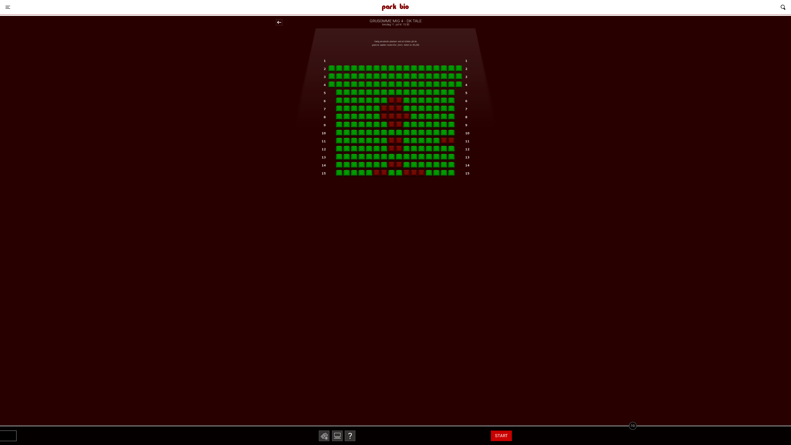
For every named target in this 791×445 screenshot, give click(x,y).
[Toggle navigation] (783, 7)
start (501, 435)
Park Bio (246, 3)
